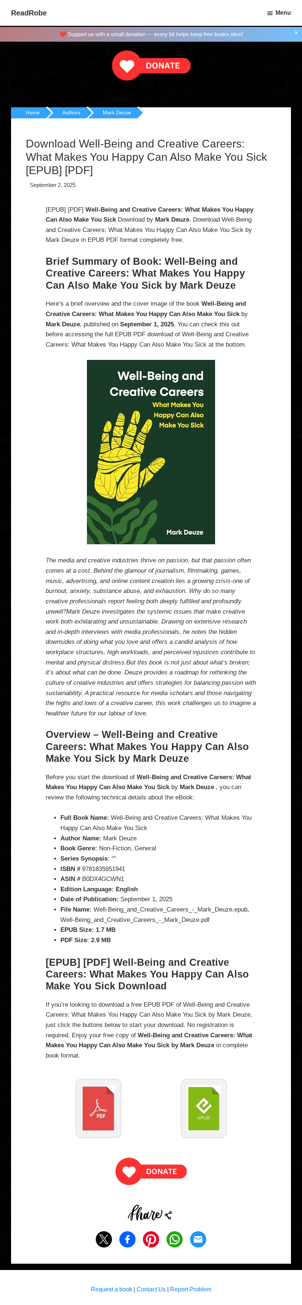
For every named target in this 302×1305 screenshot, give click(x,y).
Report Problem (190, 1289)
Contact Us (151, 1289)
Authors (71, 112)
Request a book (111, 1289)
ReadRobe (29, 13)
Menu (283, 13)
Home (33, 112)
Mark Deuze (117, 112)
